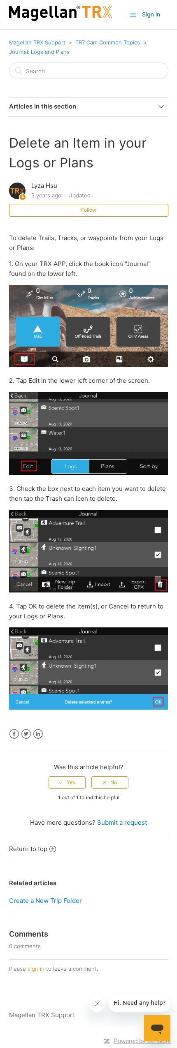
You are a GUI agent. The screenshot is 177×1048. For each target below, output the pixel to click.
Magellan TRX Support (37, 42)
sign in (36, 968)
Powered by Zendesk (142, 1040)
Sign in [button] (151, 14)
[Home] (60, 19)
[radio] (67, 782)
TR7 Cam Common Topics (107, 42)
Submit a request (122, 822)
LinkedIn (38, 734)
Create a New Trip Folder (45, 901)
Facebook (14, 734)
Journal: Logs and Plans (39, 52)
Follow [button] (88, 210)
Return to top (28, 849)
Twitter (26, 734)
